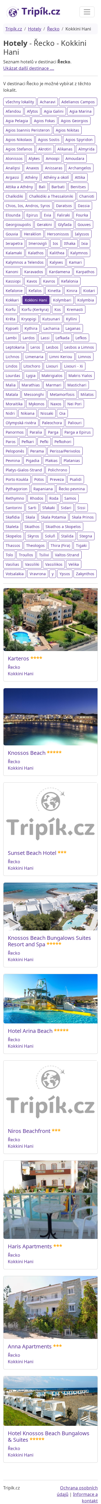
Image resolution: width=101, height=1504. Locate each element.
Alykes (34, 158)
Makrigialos (51, 375)
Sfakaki (48, 507)
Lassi (45, 337)
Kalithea (57, 252)
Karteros (18, 658)
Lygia (31, 375)
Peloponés (15, 451)
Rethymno (15, 498)
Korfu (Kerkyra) (35, 309)
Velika (73, 564)
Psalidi (76, 479)
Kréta (10, 318)
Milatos (87, 394)
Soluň (50, 536)
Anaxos (32, 167)
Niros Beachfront (29, 1131)
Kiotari (89, 290)
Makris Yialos (80, 375)
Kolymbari (62, 300)
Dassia (84, 205)
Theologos (35, 545)
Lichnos (12, 356)
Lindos (12, 366)
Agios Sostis (49, 139)
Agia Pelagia (17, 120)
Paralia (36, 432)
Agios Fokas (44, 120)
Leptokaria (15, 347)
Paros (11, 441)
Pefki (44, 441)
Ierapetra (14, 243)
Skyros (33, 536)
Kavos (32, 281)
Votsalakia (15, 573)
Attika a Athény (19, 186)
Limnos (84, 356)
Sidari (66, 507)
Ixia (84, 243)
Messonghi (34, 394)
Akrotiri (44, 149)
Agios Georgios (74, 120)
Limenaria (34, 356)
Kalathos (36, 252)
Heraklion (32, 234)
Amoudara (74, 158)
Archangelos (79, 167)
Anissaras (53, 167)
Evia (47, 215)
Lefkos (81, 337)
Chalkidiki (14, 196)
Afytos (32, 111)
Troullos (26, 554)
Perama (37, 451)
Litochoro (31, 366)
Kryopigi (28, 318)
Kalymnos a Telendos (25, 262)
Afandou (13, 111)
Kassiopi (13, 281)
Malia (11, 385)
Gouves (84, 224)
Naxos (55, 403)
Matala (12, 394)
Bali (42, 186)
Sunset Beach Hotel (32, 853)
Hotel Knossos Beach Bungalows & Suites (48, 1436)
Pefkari (28, 441)
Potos (39, 479)
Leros (35, 347)
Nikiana (27, 413)
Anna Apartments (30, 1346)
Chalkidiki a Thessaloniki (51, 196)
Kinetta (54, 290)
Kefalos (35, 290)
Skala (30, 517)
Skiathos (32, 526)
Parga (53, 432)
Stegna (85, 536)
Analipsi (13, 167)
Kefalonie (14, 290)
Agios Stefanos (19, 149)
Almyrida (86, 149)
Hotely (34, 29)
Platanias (72, 460)
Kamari (75, 262)
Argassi (12, 177)
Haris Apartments (30, 1246)
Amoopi (53, 158)
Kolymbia (85, 300)
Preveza (57, 479)
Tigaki (81, 545)
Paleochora (52, 422)
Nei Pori (74, 403)
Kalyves (56, 262)
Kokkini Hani (36, 300)
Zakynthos (85, 573)
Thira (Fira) (60, 545)
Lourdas (13, 375)
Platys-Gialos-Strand (24, 469)
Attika (80, 177)
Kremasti (75, 309)
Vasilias (12, 564)
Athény (31, 177)
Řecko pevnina (72, 488)
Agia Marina (80, 111)
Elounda (13, 215)
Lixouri (52, 366)
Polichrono (57, 469)
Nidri (10, 413)
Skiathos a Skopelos (63, 526)
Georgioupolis (18, 224)
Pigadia (32, 460)
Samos (70, 498)
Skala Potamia (53, 517)
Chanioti (86, 196)
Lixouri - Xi (73, 366)
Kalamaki (14, 252)
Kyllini (71, 318)
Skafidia (13, 517)
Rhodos (36, 498)
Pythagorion (16, 488)
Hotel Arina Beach (30, 1030)
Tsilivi (44, 554)
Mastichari (76, 385)
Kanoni (12, 271)
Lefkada (62, 337)
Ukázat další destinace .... (28, 68)
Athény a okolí (56, 177)
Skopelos (14, 536)
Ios (55, 243)
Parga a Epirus (77, 432)
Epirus (32, 215)
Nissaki (46, 413)
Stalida (67, 536)
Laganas (73, 328)
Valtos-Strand (67, 554)
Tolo (9, 554)
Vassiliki (32, 564)
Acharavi (47, 101)
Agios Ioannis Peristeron (28, 130)
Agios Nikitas (67, 130)
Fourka (82, 215)
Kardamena (59, 271)
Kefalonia (69, 281)
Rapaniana (43, 488)
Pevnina (13, 460)
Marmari (53, 385)
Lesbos (52, 347)
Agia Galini (54, 111)
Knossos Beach (27, 752)
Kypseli (12, 328)
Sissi (81, 507)
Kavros (49, 281)
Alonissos (14, 158)
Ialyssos (82, 234)
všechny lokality (20, 101)
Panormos (15, 432)
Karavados (33, 271)
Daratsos (64, 205)
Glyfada (65, 224)
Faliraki (63, 215)
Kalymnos (79, 252)
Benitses (78, 186)
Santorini (14, 507)
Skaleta (12, 526)
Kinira (72, 290)
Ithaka (69, 243)
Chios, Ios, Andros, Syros (28, 205)
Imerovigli (38, 243)
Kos (57, 309)
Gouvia (12, 234)
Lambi (11, 337)
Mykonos (36, 403)
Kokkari (12, 300)
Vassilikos (53, 564)
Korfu (11, 309)
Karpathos (85, 271)
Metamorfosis (62, 394)
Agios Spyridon (79, 139)
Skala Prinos (83, 517)
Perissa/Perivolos (65, 451)
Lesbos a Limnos (79, 347)
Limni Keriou (60, 356)
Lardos (29, 337)
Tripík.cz (13, 29)
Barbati (58, 186)
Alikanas (64, 149)
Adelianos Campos (78, 101)
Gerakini (44, 224)
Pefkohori (62, 441)
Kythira (31, 328)
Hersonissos (58, 234)
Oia (62, 413)
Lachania (51, 328)
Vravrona (38, 573)
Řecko (53, 29)
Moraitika (14, 403)
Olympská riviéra (21, 422)
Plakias (51, 460)
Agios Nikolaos (19, 139)
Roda (53, 498)
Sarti (32, 507)
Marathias (31, 385)
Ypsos (65, 573)
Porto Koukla (17, 479)
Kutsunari (51, 318)
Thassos (13, 545)
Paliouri (75, 422)
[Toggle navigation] (87, 11)
